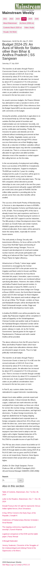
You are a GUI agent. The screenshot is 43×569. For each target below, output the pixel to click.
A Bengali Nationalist (10, 541)
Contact (19, 565)
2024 (24, 19)
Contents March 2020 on (12, 27)
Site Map (5, 565)
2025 (30, 19)
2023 (17, 19)
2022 (11, 19)
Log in (12, 565)
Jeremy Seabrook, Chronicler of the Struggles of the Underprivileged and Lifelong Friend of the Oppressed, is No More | (20, 548)
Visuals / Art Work (10, 32)
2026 (36, 19)
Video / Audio (29, 27)
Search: (5, 477)
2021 (5, 19)
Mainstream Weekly (18, 13)
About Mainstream (10, 23)
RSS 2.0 (26, 565)
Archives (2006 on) (27, 23)
